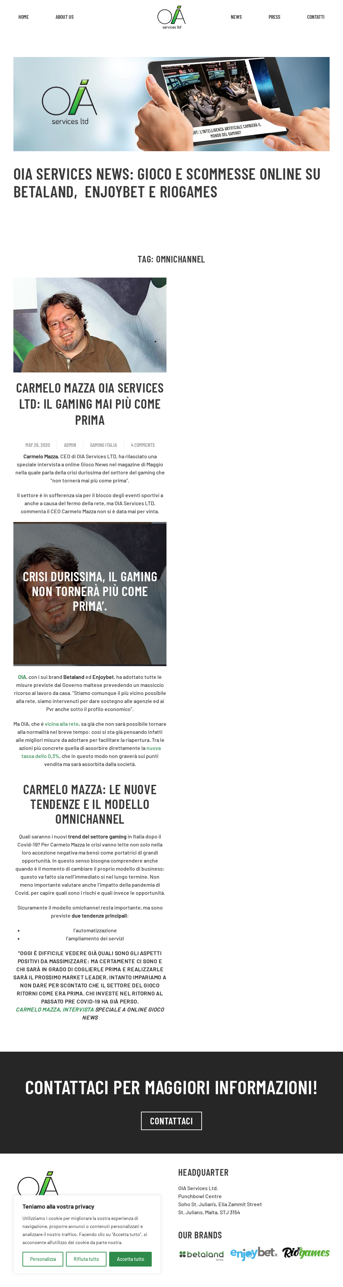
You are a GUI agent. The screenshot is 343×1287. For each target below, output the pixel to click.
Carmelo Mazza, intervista (55, 1009)
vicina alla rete (62, 723)
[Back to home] (171, 17)
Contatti (316, 16)
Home (23, 16)
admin (70, 445)
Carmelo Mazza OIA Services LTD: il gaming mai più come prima (90, 403)
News (236, 16)
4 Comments (143, 445)
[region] (87, 1234)
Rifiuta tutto (86, 1259)
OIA (22, 677)
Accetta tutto (130, 1259)
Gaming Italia (103, 445)
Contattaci (171, 1120)
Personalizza (43, 1259)
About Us (65, 16)
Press (274, 16)
